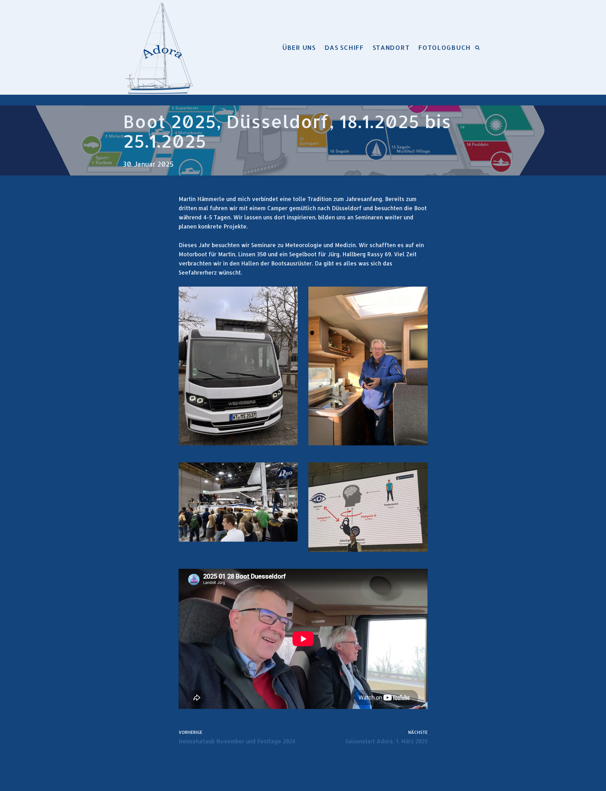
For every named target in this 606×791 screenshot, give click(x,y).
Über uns (299, 47)
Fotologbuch (444, 47)
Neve (130, 782)
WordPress (200, 782)
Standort (391, 47)
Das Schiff (344, 47)
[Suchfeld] (477, 47)
